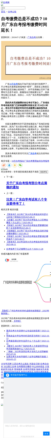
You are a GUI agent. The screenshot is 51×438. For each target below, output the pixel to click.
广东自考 (31, 37)
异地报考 (18, 369)
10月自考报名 (18, 161)
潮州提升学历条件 (12, 372)
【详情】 (17, 321)
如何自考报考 (43, 161)
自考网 (6, 2)
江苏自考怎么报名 (20, 364)
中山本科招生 (38, 366)
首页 (3, 12)
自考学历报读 (29, 369)
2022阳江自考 (10, 366)
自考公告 (12, 12)
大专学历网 (6, 364)
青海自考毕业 (27, 372)
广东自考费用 (30, 161)
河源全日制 (34, 364)
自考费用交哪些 (24, 366)
